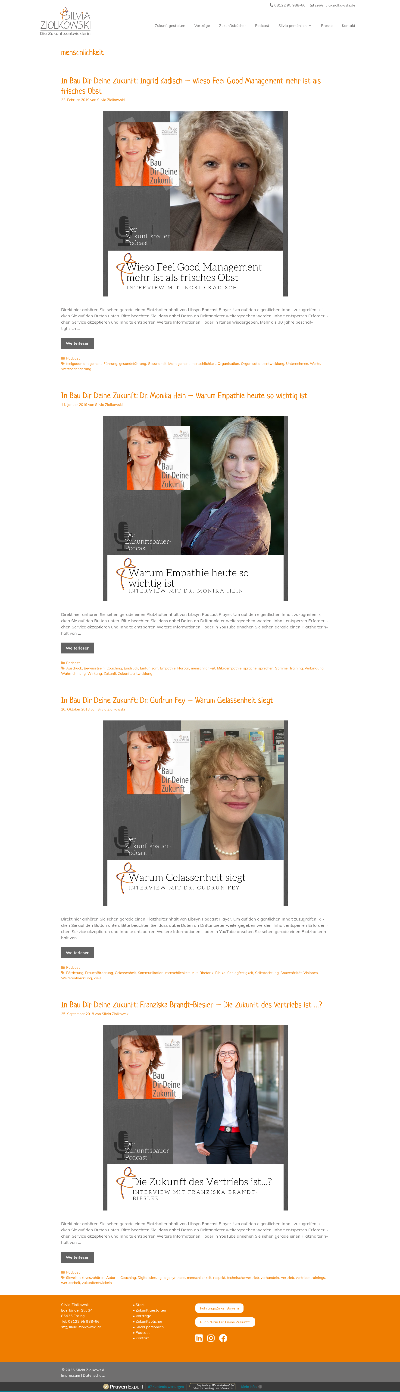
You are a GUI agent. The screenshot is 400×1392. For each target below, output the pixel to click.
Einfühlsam (149, 668)
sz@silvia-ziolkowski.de (334, 5)
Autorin (112, 1277)
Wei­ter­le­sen (78, 343)
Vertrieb (287, 1277)
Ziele (97, 978)
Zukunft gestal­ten (170, 25)
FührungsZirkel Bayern (219, 1308)
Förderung (74, 973)
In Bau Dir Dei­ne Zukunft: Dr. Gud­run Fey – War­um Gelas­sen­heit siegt (167, 700)
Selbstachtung (267, 973)
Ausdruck (74, 668)
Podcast (73, 358)
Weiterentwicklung (76, 978)
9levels (72, 1277)
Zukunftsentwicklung (135, 673)
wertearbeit (70, 1283)
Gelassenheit (125, 973)
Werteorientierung (76, 369)
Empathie (167, 668)
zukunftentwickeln (97, 1283)
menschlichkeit (203, 363)
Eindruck (131, 668)
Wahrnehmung (73, 673)
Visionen (310, 973)
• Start (139, 1304)
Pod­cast (262, 25)
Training (296, 668)
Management (179, 363)
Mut (194, 973)
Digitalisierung (150, 1277)
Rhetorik (206, 973)
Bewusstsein (94, 668)
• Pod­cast (141, 1332)
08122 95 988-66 (289, 5)
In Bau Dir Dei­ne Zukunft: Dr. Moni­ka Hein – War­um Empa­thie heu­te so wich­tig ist (184, 395)
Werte (315, 363)
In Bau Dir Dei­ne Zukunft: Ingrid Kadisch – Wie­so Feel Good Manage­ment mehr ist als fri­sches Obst (191, 85)
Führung (110, 363)
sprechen (265, 668)
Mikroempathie (229, 668)
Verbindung (314, 668)
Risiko (220, 973)
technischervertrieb (243, 1277)
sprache (249, 668)
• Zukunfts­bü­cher (147, 1321)
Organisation (228, 363)
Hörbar (183, 668)
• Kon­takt (141, 1338)
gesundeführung (132, 363)
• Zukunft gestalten (149, 1310)
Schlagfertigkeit (240, 973)
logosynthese (174, 1277)
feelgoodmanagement (84, 363)
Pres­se (327, 25)
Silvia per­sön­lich (292, 25)
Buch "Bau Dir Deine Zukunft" (225, 1322)
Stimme (281, 668)
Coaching (114, 668)
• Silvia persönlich (148, 1327)
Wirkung (95, 673)
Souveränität (291, 973)
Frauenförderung (99, 973)
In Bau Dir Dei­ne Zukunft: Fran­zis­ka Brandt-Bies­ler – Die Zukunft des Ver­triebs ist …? (191, 1004)
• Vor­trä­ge (142, 1315)
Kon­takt (348, 25)
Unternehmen (297, 363)
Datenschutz (94, 1375)
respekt (219, 1277)
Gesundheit (157, 363)
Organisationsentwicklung (262, 363)
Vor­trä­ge (202, 25)
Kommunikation (150, 973)
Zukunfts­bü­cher (232, 25)
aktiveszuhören (91, 1277)
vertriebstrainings (310, 1277)
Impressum (70, 1375)
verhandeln (270, 1277)
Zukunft (110, 673)
